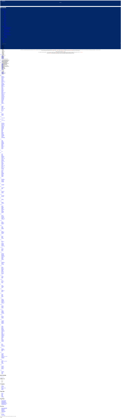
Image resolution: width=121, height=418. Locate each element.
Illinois (0, 152)
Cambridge (3, 207)
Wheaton (2, 175)
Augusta (2, 141)
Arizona (0, 62)
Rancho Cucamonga (4, 92)
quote (56, 52)
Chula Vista (3, 78)
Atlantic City (3, 253)
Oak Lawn (3, 168)
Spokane (2, 362)
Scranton (2, 302)
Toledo (2, 287)
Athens (2, 140)
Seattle (2, 361)
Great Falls (3, 238)
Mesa (2, 65)
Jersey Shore (3, 254)
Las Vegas (3, 245)
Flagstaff (2, 69)
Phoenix (2, 66)
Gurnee (2, 164)
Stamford (2, 115)
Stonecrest (3, 148)
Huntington (3, 271)
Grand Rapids (3, 217)
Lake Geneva (3, 367)
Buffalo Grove (3, 156)
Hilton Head (3, 312)
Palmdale (2, 90)
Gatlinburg (3, 321)
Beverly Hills (3, 76)
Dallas (2, 332)
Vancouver (3, 363)
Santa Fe (2, 263)
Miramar (2, 130)
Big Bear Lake (3, 77)
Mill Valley (3, 85)
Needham (2, 208)
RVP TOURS (3, 7)
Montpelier (3, 348)
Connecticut (1, 112)
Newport (2, 305)
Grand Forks (3, 281)
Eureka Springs (3, 73)
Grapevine (3, 337)
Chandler (2, 63)
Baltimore (2, 202)
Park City (2, 344)
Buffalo (2, 270)
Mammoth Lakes (3, 84)
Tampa (2, 136)
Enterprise (3, 243)
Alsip (2, 154)
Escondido (3, 79)
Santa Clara (3, 98)
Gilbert (2, 64)
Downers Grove (3, 161)
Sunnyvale (3, 102)
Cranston (2, 307)
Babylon (2, 267)
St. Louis (2, 233)
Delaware (1, 116)
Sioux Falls (3, 316)
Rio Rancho (3, 264)
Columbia (2, 311)
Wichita (2, 188)
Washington (1, 359)
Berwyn (2, 155)
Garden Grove (3, 80)
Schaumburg (3, 173)
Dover (2, 250)
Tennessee (1, 319)
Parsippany (3, 257)
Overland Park (3, 187)
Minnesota (1, 220)
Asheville (2, 276)
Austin (2, 327)
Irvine (2, 82)
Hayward (2, 81)
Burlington (3, 349)
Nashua (2, 249)
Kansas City (3, 232)
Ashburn (2, 354)
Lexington (3, 192)
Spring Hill (3, 134)
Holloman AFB (3, 262)
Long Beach (3, 83)
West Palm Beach (3, 137)
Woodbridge (3, 259)
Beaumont (3, 328)
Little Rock (3, 72)
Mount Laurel (3, 255)
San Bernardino (3, 94)
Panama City (3, 132)
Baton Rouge (3, 195)
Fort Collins (3, 109)
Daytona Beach (3, 124)
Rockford (2, 172)
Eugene (2, 294)
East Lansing (3, 216)
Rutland (2, 350)
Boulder (2, 107)
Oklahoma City (3, 290)
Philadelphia (3, 300)
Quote (63, 51)
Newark (2, 256)
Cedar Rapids (3, 184)
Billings (2, 237)
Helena (2, 236)
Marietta (2, 145)
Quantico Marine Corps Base (4, 356)
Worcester (2, 212)
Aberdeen (2, 317)
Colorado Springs (3, 108)
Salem (2, 295)
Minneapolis (3, 222)
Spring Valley (3, 241)
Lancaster (2, 299)
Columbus (3, 142)
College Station (3, 330)
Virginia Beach (3, 357)
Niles (2, 167)
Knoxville (2, 322)
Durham (2, 277)
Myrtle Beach (3, 313)
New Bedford (3, 209)
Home (2, 43)
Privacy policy (3, 414)
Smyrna (2, 147)
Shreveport (3, 196)
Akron (2, 285)
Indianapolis (3, 181)
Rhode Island (1, 304)
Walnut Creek (3, 103)
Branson (2, 231)
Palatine (2, 170)
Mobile (2, 57)
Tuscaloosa (3, 58)
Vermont (1, 347)
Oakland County (3, 218)
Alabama (1, 54)
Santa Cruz (3, 99)
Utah (0, 342)
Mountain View (3, 86)
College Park (3, 203)
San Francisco (3, 95)
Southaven (3, 228)
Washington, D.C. (3, 120)
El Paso (2, 333)
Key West (2, 128)
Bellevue (2, 360)
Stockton (2, 101)
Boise (2, 151)
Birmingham (3, 56)
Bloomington (3, 223)
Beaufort (2, 310)
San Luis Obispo (3, 96)
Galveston (3, 336)
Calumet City (3, 157)
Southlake (2, 341)
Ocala (2, 131)
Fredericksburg (3, 335)
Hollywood (3, 127)
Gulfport (2, 227)
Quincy (2, 210)
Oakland (2, 87)
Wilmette (2, 176)
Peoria (2, 171)
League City (3, 339)
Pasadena (2, 91)
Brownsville (3, 329)
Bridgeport (3, 113)
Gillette (2, 373)
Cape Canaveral (3, 123)
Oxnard (2, 89)
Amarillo (2, 326)
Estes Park (3, 110)
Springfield (3, 211)
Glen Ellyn (3, 163)
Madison (2, 368)
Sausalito (2, 100)
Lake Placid (3, 272)
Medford (2, 296)
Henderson (3, 244)
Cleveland (3, 286)
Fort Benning (3, 143)
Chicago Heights (3, 158)
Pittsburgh (3, 301)
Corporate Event (3, 68)
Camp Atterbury (3, 179)
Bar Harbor (3, 199)
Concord (2, 248)
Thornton (2, 106)
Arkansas (1, 70)
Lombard (2, 166)
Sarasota (2, 133)
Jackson (2, 226)
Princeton (2, 258)
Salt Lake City (3, 345)
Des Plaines (3, 160)
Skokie (2, 174)
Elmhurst (2, 162)
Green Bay (3, 366)
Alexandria (3, 353)
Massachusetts (1, 204)
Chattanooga (3, 320)
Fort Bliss (2, 334)
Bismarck (2, 280)
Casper (2, 372)
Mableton (2, 144)
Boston (2, 206)
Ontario (2, 88)
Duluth (2, 221)
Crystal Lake (3, 159)
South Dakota (1, 314)
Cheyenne (3, 371)
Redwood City (3, 93)
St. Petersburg (3, 135)
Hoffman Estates (3, 165)
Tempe (2, 67)
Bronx (2, 268)
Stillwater (2, 291)
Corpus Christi (3, 331)
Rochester (2, 273)
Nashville (2, 323)
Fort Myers (3, 126)
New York (1, 265)
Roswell (2, 146)
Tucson (2, 68)
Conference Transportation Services (5, 66)
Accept (1, 417)
